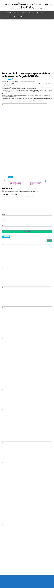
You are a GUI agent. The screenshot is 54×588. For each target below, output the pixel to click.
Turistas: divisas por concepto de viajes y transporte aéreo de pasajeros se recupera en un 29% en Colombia (16, 183)
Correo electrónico (5, 219)
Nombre (3, 214)
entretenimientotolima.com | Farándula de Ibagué (27, 6)
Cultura (10, 177)
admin (15, 79)
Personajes (16, 12)
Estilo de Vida (40, 12)
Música (31, 12)
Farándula (8, 12)
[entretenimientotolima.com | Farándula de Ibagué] (3, 13)
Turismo (24, 12)
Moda (22, 17)
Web (2, 225)
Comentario (4, 198)
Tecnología (9, 17)
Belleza (16, 17)
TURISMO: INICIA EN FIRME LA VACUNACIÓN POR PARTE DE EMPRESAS (36, 183)
